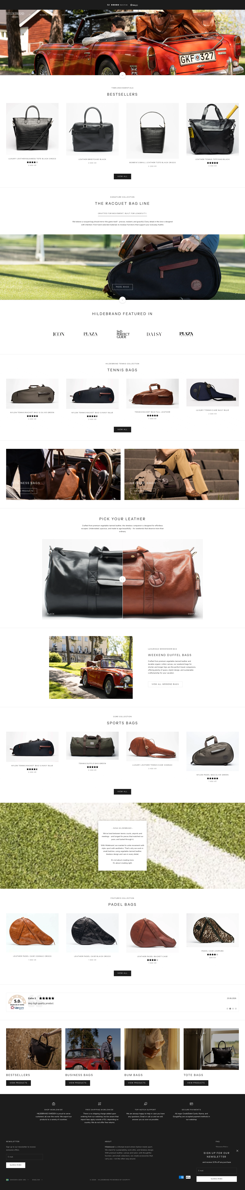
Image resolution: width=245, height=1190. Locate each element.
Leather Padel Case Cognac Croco (32, 956)
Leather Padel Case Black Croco (92, 956)
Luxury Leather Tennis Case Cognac (152, 765)
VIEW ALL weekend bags (165, 684)
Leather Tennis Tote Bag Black (212, 159)
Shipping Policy (222, 1147)
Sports (66, 15)
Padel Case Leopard (213, 951)
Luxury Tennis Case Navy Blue (212, 410)
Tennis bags (122, 267)
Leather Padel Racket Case (152, 956)
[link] (122, 1002)
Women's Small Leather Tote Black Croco (152, 162)
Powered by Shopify (120, 1180)
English (214, 15)
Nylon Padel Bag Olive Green (213, 775)
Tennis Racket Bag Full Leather (152, 412)
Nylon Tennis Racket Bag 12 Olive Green (32, 412)
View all (122, 176)
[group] (122, 42)
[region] (122, 42)
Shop (31, 15)
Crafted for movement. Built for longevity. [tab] (122, 213)
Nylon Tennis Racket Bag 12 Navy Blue (92, 413)
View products (24, 491)
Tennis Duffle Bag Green (92, 763)
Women (43, 15)
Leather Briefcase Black (92, 159)
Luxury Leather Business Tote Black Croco (32, 159)
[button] (122, 5)
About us (80, 15)
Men (54, 15)
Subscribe (217, 1179)
